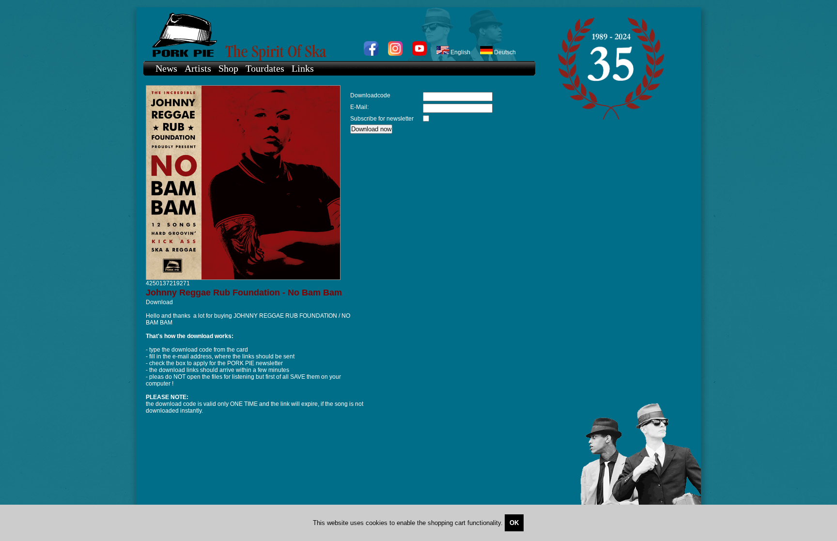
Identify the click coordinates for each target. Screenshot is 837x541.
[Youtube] (419, 53)
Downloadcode (370, 95)
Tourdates (265, 68)
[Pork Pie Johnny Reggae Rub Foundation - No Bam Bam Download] (243, 278)
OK (514, 522)
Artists (198, 68)
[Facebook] (371, 53)
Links (303, 68)
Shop (228, 68)
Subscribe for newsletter (382, 118)
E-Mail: (359, 107)
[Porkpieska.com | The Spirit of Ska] (334, 34)
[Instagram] (395, 53)
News (166, 68)
